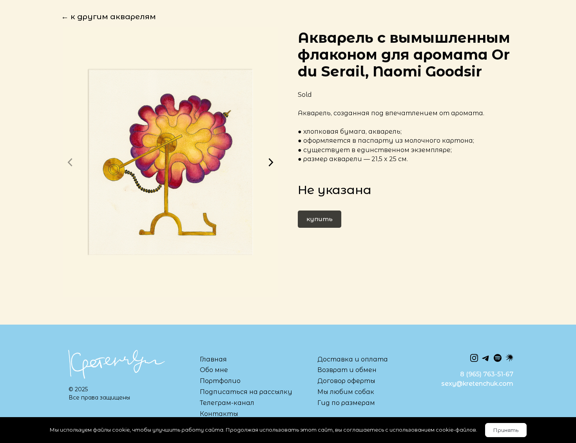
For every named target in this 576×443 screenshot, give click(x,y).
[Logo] (115, 363)
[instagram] (474, 358)
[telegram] (486, 358)
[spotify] (498, 358)
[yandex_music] (509, 358)
